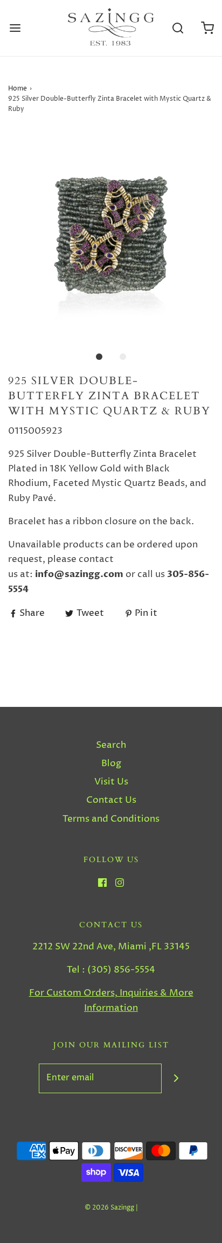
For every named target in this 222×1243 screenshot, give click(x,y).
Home (17, 88)
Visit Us (111, 781)
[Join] (176, 1078)
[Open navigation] (15, 28)
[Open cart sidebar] (207, 28)
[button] (111, 234)
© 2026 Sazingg (109, 1207)
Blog (111, 763)
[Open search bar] (177, 28)
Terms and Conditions (111, 819)
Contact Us (111, 800)
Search (111, 745)
